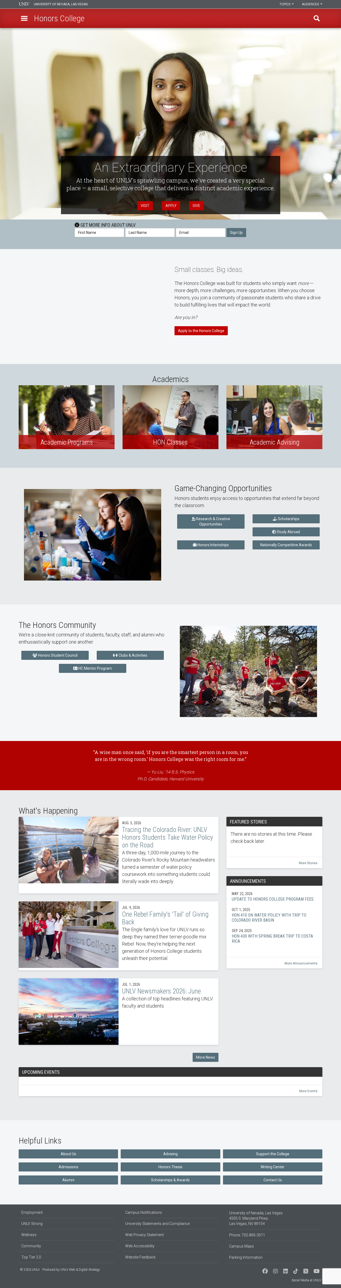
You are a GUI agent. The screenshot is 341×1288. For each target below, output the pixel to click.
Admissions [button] (68, 1167)
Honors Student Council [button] (57, 655)
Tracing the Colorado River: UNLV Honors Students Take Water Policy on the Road (118, 855)
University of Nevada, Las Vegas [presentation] (61, 4)
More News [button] (205, 1057)
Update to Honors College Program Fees (274, 896)
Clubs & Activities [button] (132, 655)
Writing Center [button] (273, 1167)
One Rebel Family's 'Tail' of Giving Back (118, 935)
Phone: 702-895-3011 (247, 1235)
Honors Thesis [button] (170, 1167)
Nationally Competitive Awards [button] (286, 545)
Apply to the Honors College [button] (201, 331)
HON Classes (170, 417)
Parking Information (246, 1257)
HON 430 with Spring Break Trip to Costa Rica (274, 936)
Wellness (28, 1235)
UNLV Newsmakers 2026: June (118, 1011)
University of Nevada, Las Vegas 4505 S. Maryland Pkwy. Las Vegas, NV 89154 (256, 1218)
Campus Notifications (143, 1212)
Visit (145, 206)
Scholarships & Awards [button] (170, 1180)
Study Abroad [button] (288, 532)
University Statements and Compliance (157, 1223)
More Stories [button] (308, 863)
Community (31, 1246)
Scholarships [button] (288, 519)
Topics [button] (285, 4)
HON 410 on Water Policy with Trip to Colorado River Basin (274, 915)
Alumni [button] (68, 1180)
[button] (24, 18)
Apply (171, 206)
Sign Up (236, 232)
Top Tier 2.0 (31, 1257)
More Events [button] (308, 1091)
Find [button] (316, 18)
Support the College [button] (272, 1154)
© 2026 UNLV (30, 1270)
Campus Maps (241, 1246)
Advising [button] (170, 1154)
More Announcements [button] (301, 963)
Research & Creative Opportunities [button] (212, 521)
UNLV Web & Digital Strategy (80, 1270)
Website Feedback (140, 1257)
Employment (32, 1212)
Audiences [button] (311, 4)
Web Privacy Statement (144, 1235)
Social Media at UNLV (306, 1280)
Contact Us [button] (272, 1180)
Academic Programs (67, 417)
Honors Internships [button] (213, 545)
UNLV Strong (32, 1223)
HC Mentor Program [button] (95, 668)
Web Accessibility (140, 1246)
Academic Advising (274, 417)
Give (196, 206)
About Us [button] (68, 1154)
